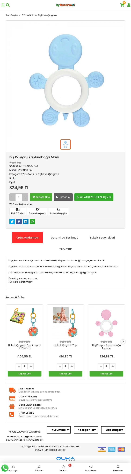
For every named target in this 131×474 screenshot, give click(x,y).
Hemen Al (64, 197)
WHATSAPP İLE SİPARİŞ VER (95, 197)
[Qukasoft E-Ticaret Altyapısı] (65, 459)
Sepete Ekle (43, 197)
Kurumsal (59, 430)
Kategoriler (86, 430)
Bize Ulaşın (113, 430)
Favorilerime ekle (22, 204)
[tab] (27, 237)
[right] (123, 342)
